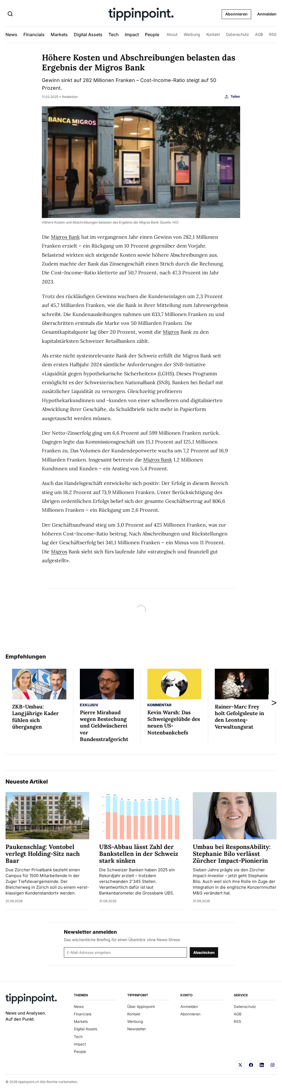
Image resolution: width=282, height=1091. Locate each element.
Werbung (192, 34)
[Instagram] (272, 1065)
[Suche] (10, 14)
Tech (114, 34)
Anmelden (266, 14)
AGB (259, 34)
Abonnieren (236, 14)
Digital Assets (88, 34)
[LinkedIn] (261, 1065)
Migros (171, 332)
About (172, 34)
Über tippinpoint (141, 1006)
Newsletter (136, 1029)
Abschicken (204, 952)
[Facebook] (251, 1065)
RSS (272, 34)
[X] (240, 1065)
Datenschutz (237, 34)
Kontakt (213, 34)
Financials (34, 34)
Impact (132, 34)
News (11, 34)
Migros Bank (65, 237)
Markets (59, 34)
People (152, 34)
